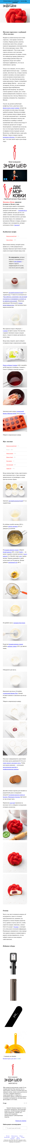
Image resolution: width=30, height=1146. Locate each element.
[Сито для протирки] (15, 1048)
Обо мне (8, 1126)
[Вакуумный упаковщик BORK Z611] (15, 993)
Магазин (18, 1129)
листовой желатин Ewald (16, 292)
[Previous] (24, 1103)
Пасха (18, 1128)
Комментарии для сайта (12, 1058)
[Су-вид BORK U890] (15, 967)
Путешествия (7, 1128)
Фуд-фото (12, 1129)
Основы (22, 1128)
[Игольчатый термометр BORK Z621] (15, 1019)
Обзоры (21, 1126)
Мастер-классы (15, 1126)
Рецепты (13, 1128)
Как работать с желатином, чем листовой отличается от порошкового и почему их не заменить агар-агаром (15, 299)
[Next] (26, 1103)
